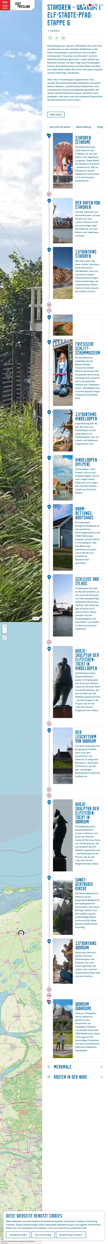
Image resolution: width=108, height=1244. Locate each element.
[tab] (35, 618)
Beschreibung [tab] (83, 126)
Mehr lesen (56, 114)
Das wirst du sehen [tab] (60, 126)
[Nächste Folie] (38, 311)
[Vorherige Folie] (3, 311)
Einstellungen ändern (71, 1234)
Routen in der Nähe (70, 1077)
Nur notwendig (43, 1234)
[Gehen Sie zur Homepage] (22, 5)
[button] (5, 627)
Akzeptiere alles (18, 1234)
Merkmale (63, 1067)
